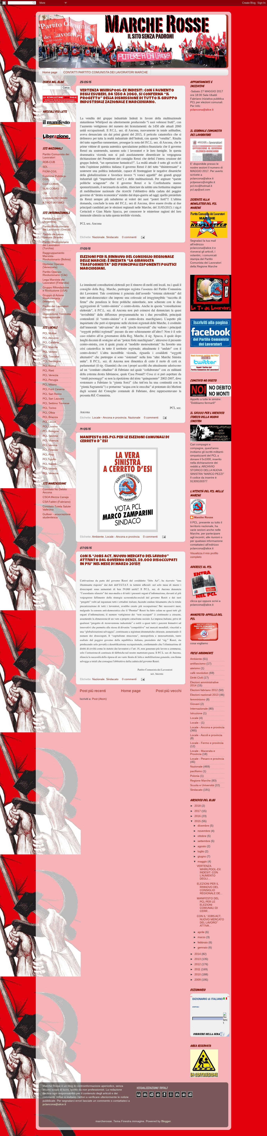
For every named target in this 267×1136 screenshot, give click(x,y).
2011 (197, 969)
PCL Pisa (48, 454)
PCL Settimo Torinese (56, 403)
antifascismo (198, 663)
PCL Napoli (49, 464)
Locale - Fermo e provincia (206, 743)
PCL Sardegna (52, 361)
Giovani (195, 704)
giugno (202, 856)
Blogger (166, 1121)
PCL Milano (50, 384)
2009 (198, 979)
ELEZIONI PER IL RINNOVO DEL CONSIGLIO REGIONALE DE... (209, 888)
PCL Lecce (49, 421)
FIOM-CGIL (50, 171)
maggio (203, 861)
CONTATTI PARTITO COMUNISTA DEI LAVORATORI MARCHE (105, 72)
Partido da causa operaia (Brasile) (53, 236)
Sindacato (112, 237)
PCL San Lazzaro (53, 398)
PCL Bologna (51, 431)
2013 (198, 959)
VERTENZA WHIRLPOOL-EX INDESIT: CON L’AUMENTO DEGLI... (209, 872)
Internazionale (199, 708)
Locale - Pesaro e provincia (207, 758)
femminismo (197, 699)
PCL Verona (50, 445)
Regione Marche (200, 780)
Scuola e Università (202, 785)
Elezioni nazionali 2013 (204, 694)
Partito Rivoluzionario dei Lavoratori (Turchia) (56, 245)
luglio (201, 851)
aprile (201, 932)
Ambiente (98, 536)
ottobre (202, 836)
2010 (198, 974)
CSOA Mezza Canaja (56, 497)
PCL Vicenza (50, 440)
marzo (202, 937)
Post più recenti (93, 691)
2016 (198, 816)
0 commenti (129, 237)
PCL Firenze (50, 449)
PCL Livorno (50, 426)
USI (45, 193)
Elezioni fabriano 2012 (204, 690)
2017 (198, 811)
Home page (49, 72)
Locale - (195, 722)
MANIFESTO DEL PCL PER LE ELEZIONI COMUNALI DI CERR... (208, 905)
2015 (198, 821)
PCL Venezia (50, 375)
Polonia (194, 775)
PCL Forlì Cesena (54, 389)
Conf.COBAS (51, 184)
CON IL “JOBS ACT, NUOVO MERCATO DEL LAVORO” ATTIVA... (210, 921)
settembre (204, 841)
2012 (198, 964)
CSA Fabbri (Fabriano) (57, 501)
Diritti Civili (196, 677)
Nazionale (98, 237)
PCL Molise (49, 333)
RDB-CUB (49, 162)
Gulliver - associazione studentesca (57, 516)
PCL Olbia (49, 412)
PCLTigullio (49, 459)
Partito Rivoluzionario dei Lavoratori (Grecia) (57, 228)
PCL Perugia (50, 379)
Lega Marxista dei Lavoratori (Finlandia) (56, 281)
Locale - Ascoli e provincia (206, 735)
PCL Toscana (51, 356)
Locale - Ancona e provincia (109, 417)
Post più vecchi (168, 691)
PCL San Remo (52, 394)
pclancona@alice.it (54, 1104)
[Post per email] (142, 237)
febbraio (203, 942)
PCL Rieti (48, 370)
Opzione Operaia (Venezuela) (53, 266)
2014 (198, 954)
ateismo (195, 668)
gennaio (203, 947)
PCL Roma (49, 365)
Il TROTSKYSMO (53, 202)
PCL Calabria (51, 342)
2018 (198, 805)
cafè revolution (199, 673)
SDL (45, 166)
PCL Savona (50, 435)
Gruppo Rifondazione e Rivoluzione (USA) (56, 289)
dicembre (204, 825)
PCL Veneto (50, 351)
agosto (202, 846)
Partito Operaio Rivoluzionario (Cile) (55, 273)
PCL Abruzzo (50, 338)
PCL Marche (50, 347)
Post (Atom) (99, 698)
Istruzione (196, 713)
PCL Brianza (50, 417)
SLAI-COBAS (51, 188)
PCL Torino (49, 408)
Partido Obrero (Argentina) (52, 220)
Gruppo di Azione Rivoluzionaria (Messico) (53, 298)
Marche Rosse (203, 517)
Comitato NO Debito (55, 198)
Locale (194, 718)
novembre (204, 830)
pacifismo (196, 771)
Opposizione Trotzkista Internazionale (57, 316)
